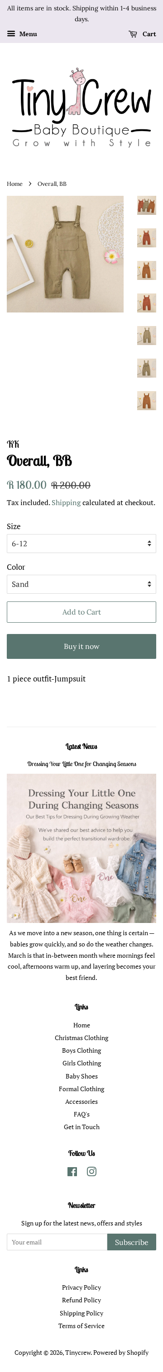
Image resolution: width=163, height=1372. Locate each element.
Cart (148, 34)
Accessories (81, 1101)
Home (15, 183)
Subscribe (132, 1242)
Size (14, 526)
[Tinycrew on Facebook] (72, 1173)
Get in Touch (82, 1126)
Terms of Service (81, 1325)
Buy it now (82, 646)
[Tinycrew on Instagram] (91, 1173)
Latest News (81, 746)
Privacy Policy (81, 1287)
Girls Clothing (81, 1063)
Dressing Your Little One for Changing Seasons (81, 764)
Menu (27, 33)
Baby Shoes (82, 1076)
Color (16, 567)
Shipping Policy (81, 1313)
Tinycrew (78, 1352)
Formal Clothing (81, 1088)
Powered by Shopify (121, 1352)
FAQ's (82, 1114)
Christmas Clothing (81, 1037)
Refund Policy (81, 1300)
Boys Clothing (81, 1050)
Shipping (66, 502)
